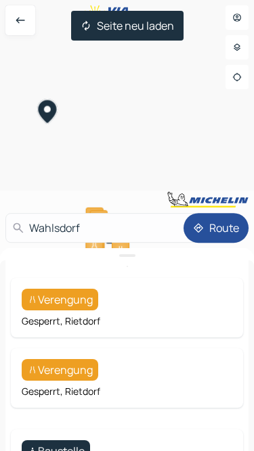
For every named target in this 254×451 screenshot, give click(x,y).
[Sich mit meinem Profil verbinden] (237, 17)
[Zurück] (20, 20)
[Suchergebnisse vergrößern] (127, 255)
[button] (47, 113)
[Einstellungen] (237, 47)
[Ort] (237, 77)
